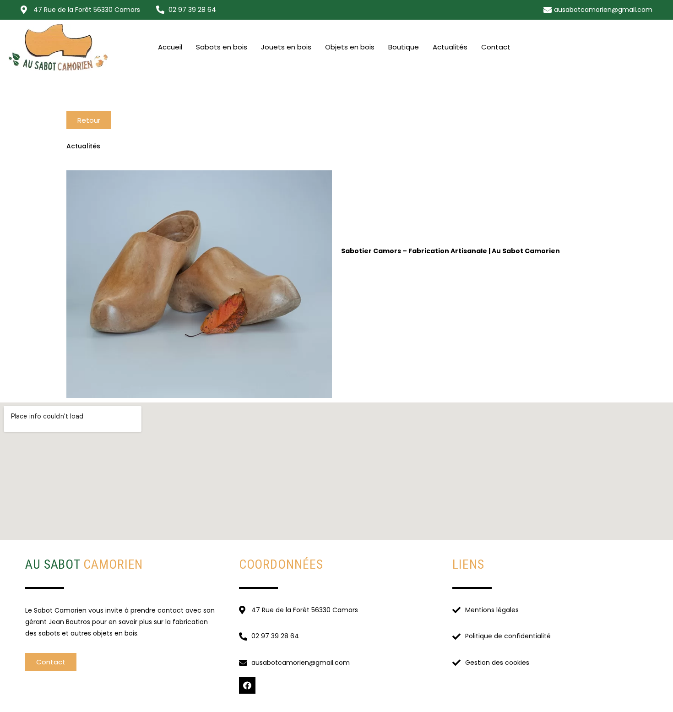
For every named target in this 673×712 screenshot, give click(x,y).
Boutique (403, 47)
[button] (88, 120)
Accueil (170, 47)
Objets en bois (349, 47)
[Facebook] (247, 685)
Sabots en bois (221, 47)
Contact (495, 47)
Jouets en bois (286, 47)
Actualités (450, 47)
